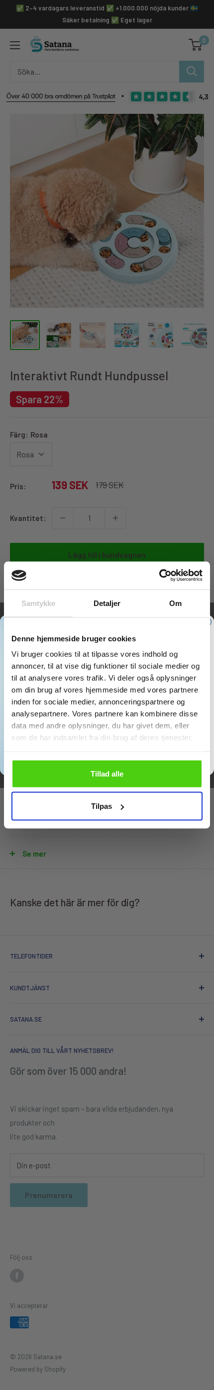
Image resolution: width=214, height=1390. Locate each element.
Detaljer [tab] (107, 603)
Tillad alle (107, 773)
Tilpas (101, 806)
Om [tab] (175, 603)
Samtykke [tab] (38, 603)
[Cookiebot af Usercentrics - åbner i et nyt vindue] (159, 575)
